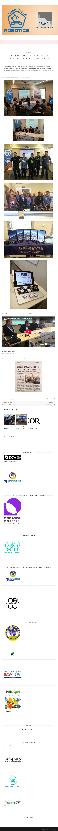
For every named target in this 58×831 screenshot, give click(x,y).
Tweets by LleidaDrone (10, 745)
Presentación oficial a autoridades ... (9, 427)
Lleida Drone (5, 6)
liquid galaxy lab (15, 399)
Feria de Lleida (6, 355)
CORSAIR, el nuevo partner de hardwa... (33, 427)
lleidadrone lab (24, 399)
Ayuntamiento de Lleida (8, 353)
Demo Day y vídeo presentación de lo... (21, 427)
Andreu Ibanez (28, 62)
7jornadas (28, 52)
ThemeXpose (53, 829)
